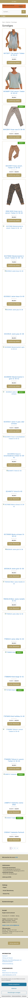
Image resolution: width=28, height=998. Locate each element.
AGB (16, 857)
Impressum (24, 996)
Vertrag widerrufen (14, 943)
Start (3, 22)
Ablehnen (14, 988)
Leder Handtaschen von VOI (9, 974)
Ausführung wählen (14, 62)
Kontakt (4, 970)
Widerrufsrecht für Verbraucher (9, 972)
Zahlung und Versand (7, 958)
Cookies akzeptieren (14, 984)
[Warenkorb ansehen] (26, 16)
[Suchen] (24, 12)
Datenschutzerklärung (6, 996)
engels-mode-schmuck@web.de (10, 925)
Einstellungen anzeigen (14, 992)
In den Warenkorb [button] (14, 499)
